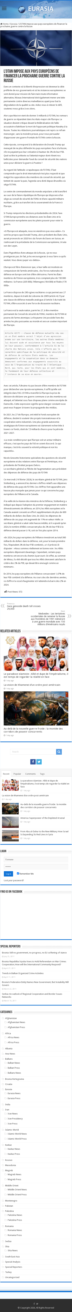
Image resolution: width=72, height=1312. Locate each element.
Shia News (13, 1250)
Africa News (13, 1037)
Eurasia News (14, 1093)
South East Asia (12, 1256)
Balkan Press (14, 1068)
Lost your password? (14, 880)
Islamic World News (17, 1134)
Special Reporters (13, 1267)
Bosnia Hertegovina (14, 1079)
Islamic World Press (17, 1139)
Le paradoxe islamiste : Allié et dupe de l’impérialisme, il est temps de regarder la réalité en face (36, 675)
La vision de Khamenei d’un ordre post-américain (32, 684)
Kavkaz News (14, 1149)
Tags (42, 774)
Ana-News (10, 1053)
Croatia (8, 1084)
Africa (8, 1033)
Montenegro (11, 1200)
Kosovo (8, 1160)
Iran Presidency (15, 1118)
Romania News (15, 1230)
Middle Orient (11, 1185)
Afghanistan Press (16, 1027)
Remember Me (26, 874)
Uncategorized (12, 1277)
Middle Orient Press (17, 1194)
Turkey (8, 1272)
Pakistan (9, 1206)
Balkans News (14, 1073)
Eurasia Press (14, 1098)
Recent (6, 774)
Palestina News (15, 1215)
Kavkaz (8, 1145)
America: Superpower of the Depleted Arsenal (42, 818)
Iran (7, 1109)
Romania (9, 1226)
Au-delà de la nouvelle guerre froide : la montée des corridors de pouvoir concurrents (33, 730)
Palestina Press (15, 1220)
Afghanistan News (16, 1022)
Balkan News (14, 1063)
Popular (17, 774)
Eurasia (13, 24)
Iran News (13, 1113)
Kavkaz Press (14, 1154)
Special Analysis (12, 1262)
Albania (8, 1048)
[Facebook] (33, 761)
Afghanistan (11, 1018)
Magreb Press (14, 1179)
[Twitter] (39, 761)
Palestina (9, 1211)
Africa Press (13, 1042)
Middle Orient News (17, 1189)
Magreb (9, 1170)
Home (5, 24)
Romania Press (15, 1235)
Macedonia (10, 1165)
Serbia (8, 1241)
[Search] (59, 752)
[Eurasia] (36, 9)
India (7, 1104)
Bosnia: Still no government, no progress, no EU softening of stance (34, 952)
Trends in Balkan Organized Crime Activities (23, 973)
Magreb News (14, 1174)
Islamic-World (12, 1130)
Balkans (9, 1059)
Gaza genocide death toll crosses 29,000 (24, 606)
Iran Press (12, 1123)
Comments (30, 774)
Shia (7, 1246)
